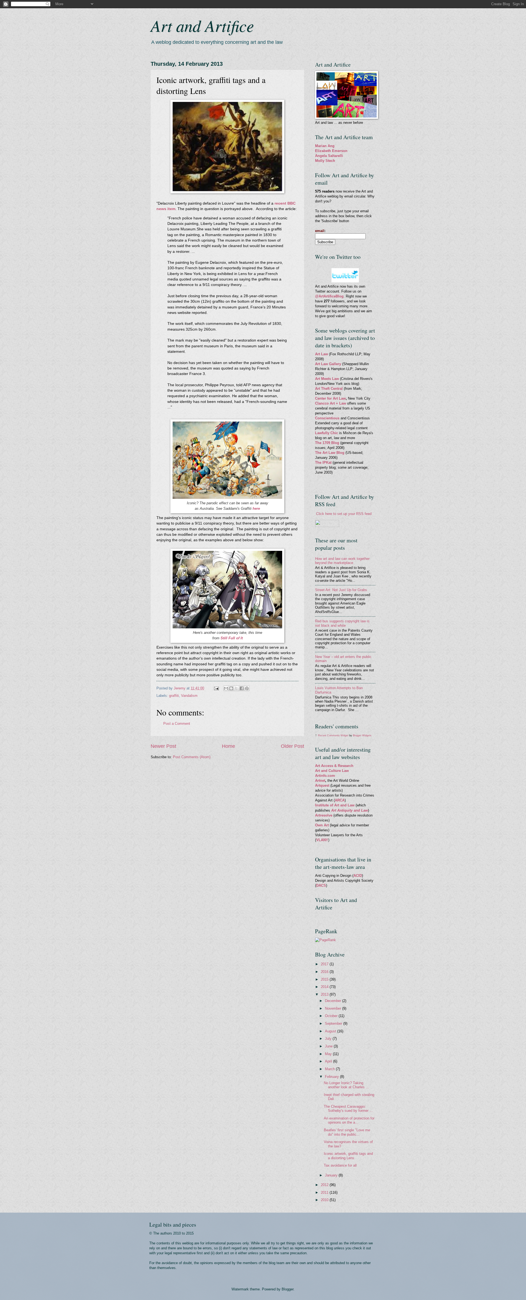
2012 (325, 1185)
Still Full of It (232, 638)
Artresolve (324, 815)
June (329, 1046)
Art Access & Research (334, 766)
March (330, 1069)
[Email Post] (216, 688)
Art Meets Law (327, 379)
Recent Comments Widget (333, 735)
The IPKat (324, 462)
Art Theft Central (329, 388)
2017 (325, 964)
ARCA (340, 800)
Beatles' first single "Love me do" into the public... (347, 1132)
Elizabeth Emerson (331, 151)
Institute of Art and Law (335, 805)
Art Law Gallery (328, 364)
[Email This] (226, 688)
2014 (325, 987)
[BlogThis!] (231, 688)
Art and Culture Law (332, 771)
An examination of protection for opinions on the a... (349, 1120)
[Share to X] (236, 688)
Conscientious (328, 418)
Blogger (287, 1289)
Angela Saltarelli (329, 156)
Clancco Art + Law (330, 403)
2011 (325, 1192)
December (333, 1001)
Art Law (321, 354)
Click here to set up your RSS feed (343, 514)
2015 (325, 979)
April (329, 1061)
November (333, 1008)
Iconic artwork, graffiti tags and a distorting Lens (348, 1156)
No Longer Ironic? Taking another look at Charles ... (346, 1085)
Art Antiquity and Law (349, 810)
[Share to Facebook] (241, 688)
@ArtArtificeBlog (329, 296)
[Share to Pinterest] (247, 688)
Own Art (322, 825)
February (332, 1077)
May (329, 1054)
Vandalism (189, 696)
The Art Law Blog (329, 453)
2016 (325, 972)
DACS (321, 885)
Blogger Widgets (362, 735)
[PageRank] (325, 940)
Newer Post (163, 746)
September (334, 1023)
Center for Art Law (330, 398)
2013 (325, 994)
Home (228, 746)
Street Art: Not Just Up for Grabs (341, 590)
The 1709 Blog (327, 443)
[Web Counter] (324, 917)
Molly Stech (325, 161)
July (329, 1038)
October (332, 1016)
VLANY (322, 840)
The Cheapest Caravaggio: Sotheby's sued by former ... (348, 1108)
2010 (325, 1200)
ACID (357, 876)
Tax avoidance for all (340, 1165)
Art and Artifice (202, 25)
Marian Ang (325, 146)
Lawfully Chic (326, 433)
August (331, 1031)
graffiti (174, 696)
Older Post (292, 746)
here (256, 508)
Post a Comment (176, 723)
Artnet (320, 780)
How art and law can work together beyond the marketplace (342, 561)
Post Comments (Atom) (191, 757)
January (332, 1175)
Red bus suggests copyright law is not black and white (342, 623)
